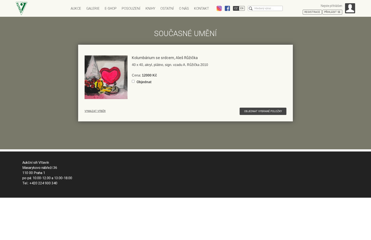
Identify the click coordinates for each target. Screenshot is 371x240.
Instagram (219, 8)
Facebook (227, 8)
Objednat (144, 82)
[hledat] (250, 8)
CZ (236, 8)
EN (241, 8)
